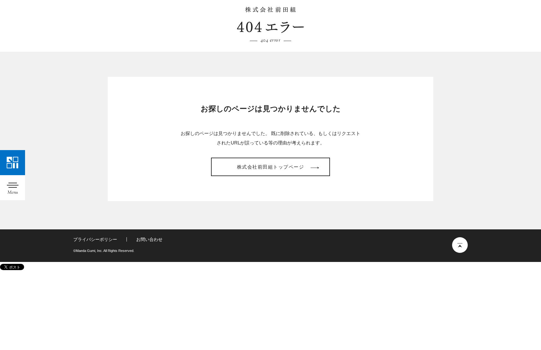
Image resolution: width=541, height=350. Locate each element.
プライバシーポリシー (95, 239)
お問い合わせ (149, 239)
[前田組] (12, 162)
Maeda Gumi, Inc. (270, 10)
